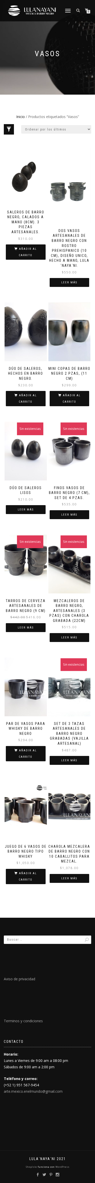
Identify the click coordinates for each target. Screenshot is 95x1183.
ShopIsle (32, 1167)
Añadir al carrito (28, 252)
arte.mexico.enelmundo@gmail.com (33, 1091)
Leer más (69, 282)
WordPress (62, 1167)
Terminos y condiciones (23, 1020)
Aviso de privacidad (19, 978)
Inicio (20, 116)
